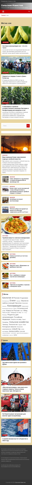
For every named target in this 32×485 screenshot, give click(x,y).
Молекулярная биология (7, 308)
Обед (25, 311)
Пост (23, 312)
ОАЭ (21, 310)
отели (22, 329)
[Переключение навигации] (3, 11)
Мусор (14, 308)
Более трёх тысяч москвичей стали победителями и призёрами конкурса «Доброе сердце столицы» (19, 191)
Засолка (18, 303)
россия (22, 331)
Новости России (13, 310)
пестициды (5, 331)
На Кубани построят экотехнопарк (16, 200)
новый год (16, 329)
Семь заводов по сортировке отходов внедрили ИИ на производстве (19, 180)
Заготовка (5, 235)
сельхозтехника (6, 333)
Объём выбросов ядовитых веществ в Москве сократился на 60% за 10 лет (19, 210)
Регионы (4, 314)
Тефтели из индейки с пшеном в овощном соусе (20, 285)
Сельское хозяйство (19, 322)
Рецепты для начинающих (10, 316)
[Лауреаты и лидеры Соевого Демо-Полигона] (16, 65)
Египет (13, 300)
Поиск (28, 126)
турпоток (11, 335)
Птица (25, 312)
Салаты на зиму (16, 319)
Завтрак (18, 300)
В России (16, 298)
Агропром (5, 42)
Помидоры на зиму (15, 312)
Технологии (13, 324)
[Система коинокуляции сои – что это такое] (16, 35)
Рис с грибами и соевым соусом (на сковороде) (18, 275)
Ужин (24, 324)
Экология (4, 155)
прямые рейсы (14, 331)
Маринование (25, 306)
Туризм (5, 340)
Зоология (25, 303)
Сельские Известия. (12, 5)
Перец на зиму (6, 312)
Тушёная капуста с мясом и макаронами (16, 238)
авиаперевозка (6, 329)
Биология (6, 298)
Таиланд (5, 324)
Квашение (4, 306)
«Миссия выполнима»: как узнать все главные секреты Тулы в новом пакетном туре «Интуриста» (14, 389)
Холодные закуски (9, 327)
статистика (13, 333)
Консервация (14, 305)
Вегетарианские (5, 300)
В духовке (24, 298)
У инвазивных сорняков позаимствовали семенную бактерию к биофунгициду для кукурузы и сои (15, 108)
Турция (20, 324)
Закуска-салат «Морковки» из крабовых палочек (19, 266)
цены (15, 335)
